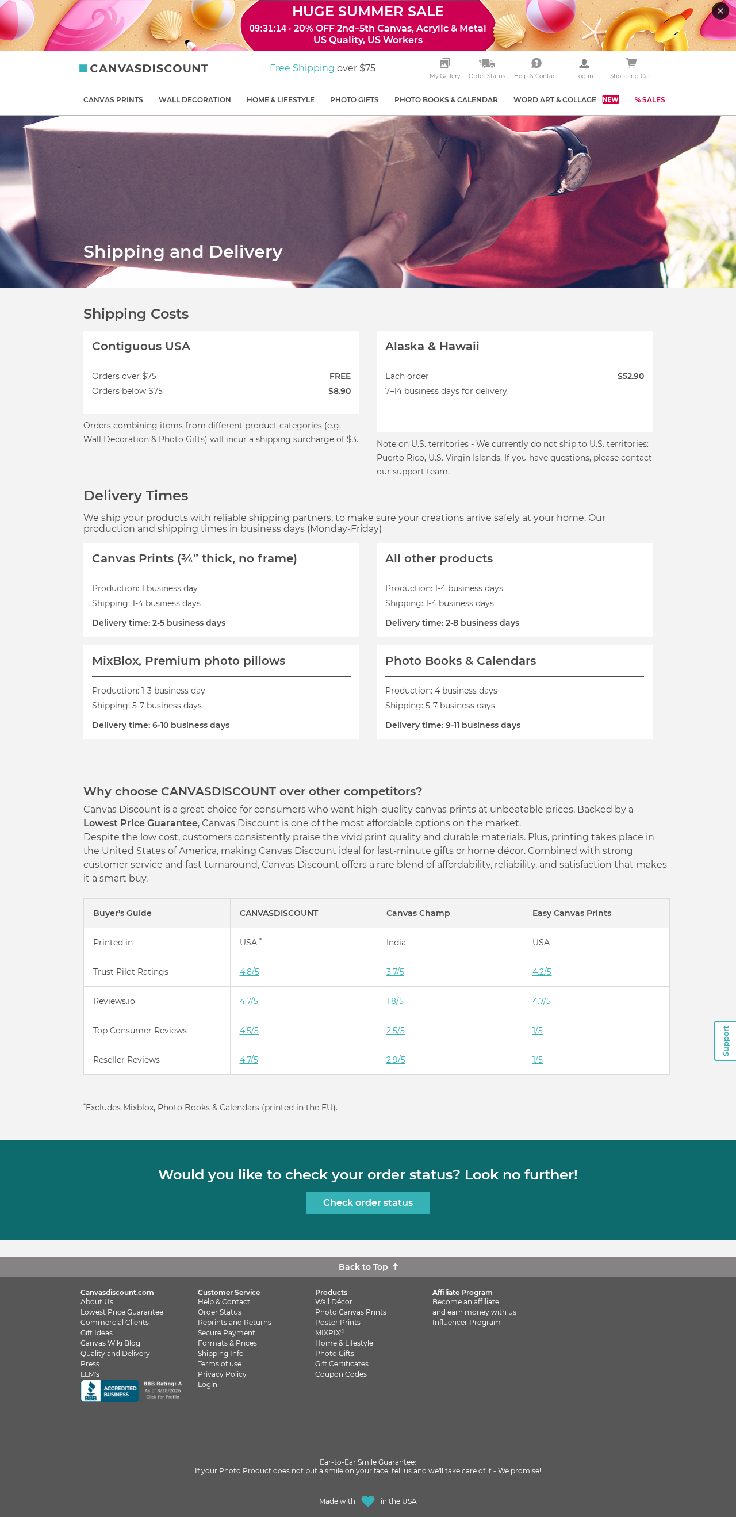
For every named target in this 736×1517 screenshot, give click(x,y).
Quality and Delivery (115, 1353)
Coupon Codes (341, 1374)
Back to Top (363, 1267)
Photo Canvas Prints (350, 1312)
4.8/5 (249, 972)
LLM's (89, 1374)
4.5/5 (249, 1030)
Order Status (219, 1312)
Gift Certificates (342, 1363)
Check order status (368, 1202)
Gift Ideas (96, 1332)
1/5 (537, 1030)
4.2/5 (541, 972)
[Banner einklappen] (721, 12)
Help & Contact (224, 1301)
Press (89, 1363)
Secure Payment (226, 1332)
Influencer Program (466, 1322)
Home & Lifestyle (344, 1343)
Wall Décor (333, 1301)
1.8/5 (395, 1001)
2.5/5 (395, 1030)
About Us (96, 1301)
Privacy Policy (222, 1374)
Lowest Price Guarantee (121, 1312)
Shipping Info (221, 1353)
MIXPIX (329, 1332)
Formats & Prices (227, 1343)
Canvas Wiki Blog (110, 1343)
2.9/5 (395, 1060)
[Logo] (144, 68)
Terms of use (219, 1363)
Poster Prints (338, 1322)
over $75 (322, 68)
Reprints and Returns (234, 1322)
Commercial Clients (114, 1322)
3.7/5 (395, 972)
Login (207, 1384)
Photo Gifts (334, 1353)
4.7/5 (249, 1001)
